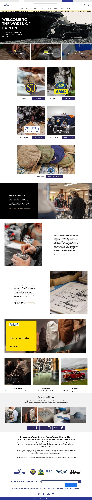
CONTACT (69, 8)
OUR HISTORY (24, 8)
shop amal (68, 99)
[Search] (34, 4)
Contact (56, 498)
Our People (46, 388)
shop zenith (38, 137)
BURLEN (21, 1)
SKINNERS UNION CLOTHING (55, 1)
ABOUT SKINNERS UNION (37, 176)
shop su (38, 99)
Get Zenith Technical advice (20, 303)
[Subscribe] (80, 481)
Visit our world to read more (16, 208)
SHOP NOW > (14, 347)
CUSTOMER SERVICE (58, 8)
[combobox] (45, 5)
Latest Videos (18, 388)
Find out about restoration (60, 255)
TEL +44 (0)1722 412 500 (67, 1)
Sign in (81, 5)
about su (23, 99)
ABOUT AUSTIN (54, 137)
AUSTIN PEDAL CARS (43, 1)
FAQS (49, 8)
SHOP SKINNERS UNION (54, 176)
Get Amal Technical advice (20, 302)
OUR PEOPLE (33, 8)
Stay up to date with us (26, 481)
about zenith (24, 137)
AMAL (31, 1)
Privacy (35, 498)
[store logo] (6, 5)
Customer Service (48, 498)
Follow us (32, 428)
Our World (42, 8)
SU (26, 1)
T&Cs (41, 498)
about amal (53, 99)
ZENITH (36, 1)
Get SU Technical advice (20, 301)
